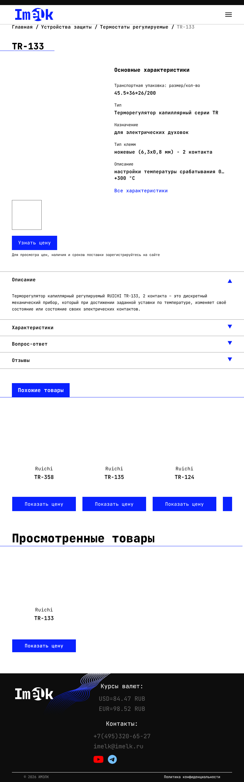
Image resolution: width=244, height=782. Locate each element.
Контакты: (122, 724)
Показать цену (44, 504)
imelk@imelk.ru (118, 746)
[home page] (34, 15)
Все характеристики (141, 191)
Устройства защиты (66, 27)
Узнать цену (34, 243)
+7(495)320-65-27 (122, 736)
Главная (24, 27)
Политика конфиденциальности (192, 777)
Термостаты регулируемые (134, 27)
